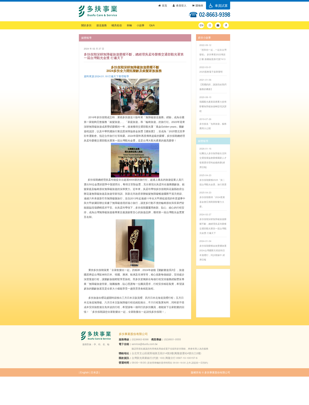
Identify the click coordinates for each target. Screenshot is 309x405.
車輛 (129, 25)
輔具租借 (117, 25)
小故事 (140, 25)
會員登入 (180, 5)
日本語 (94, 372)
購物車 (199, 5)
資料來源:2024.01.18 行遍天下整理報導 (106, 76)
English (84, 372)
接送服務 (101, 25)
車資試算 (221, 5)
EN (201, 25)
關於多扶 (86, 25)
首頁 (164, 5)
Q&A (152, 25)
